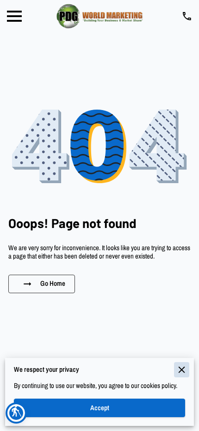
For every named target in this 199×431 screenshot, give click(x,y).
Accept (99, 408)
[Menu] (14, 16)
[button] (16, 413)
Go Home (52, 283)
